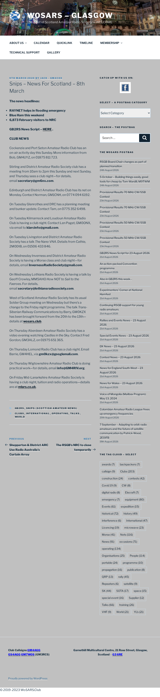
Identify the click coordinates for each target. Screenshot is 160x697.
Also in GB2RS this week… (116, 279)
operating (60, 413)
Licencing (110, 527)
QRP (107, 576)
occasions (128, 541)
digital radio (111, 492)
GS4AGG (14, 654)
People (137, 555)
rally (123, 576)
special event (113, 597)
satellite (130, 583)
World (20, 416)
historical (110, 513)
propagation (112, 569)
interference (111, 520)
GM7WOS (28, 654)
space (140, 590)
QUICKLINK (64, 42)
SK (106, 590)
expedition (130, 506)
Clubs (19, 413)
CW (126, 485)
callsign (108, 471)
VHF (106, 611)
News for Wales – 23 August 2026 (121, 383)
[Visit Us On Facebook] (125, 90)
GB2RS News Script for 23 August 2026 (125, 253)
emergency (111, 499)
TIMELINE (86, 42)
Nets (126, 534)
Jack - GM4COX (51, 78)
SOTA (122, 590)
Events (109, 506)
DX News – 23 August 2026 (117, 346)
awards (108, 464)
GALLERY (53, 52)
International (38, 413)
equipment (134, 499)
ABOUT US (16, 42)
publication (136, 569)
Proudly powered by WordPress (27, 678)
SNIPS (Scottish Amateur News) (51, 408)
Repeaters (110, 583)
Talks (75, 413)
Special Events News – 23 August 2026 (124, 335)
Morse (108, 534)
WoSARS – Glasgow (70, 15)
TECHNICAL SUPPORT (24, 52)
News (108, 541)
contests (136, 478)
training (126, 604)
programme (133, 562)
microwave (134, 527)
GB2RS (19, 408)
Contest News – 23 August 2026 (120, 357)
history (131, 513)
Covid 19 (109, 485)
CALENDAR (41, 42)
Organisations (113, 555)
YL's (139, 611)
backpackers (130, 464)
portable (110, 562)
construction (112, 478)
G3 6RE (117, 654)
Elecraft (132, 492)
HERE (47, 129)
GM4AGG (33, 650)
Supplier (136, 597)
